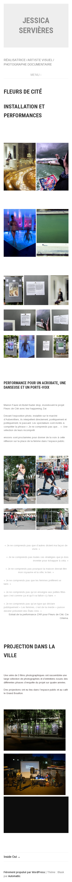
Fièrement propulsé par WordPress (24, 872)
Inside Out (10, 856)
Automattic (14, 876)
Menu (35, 74)
